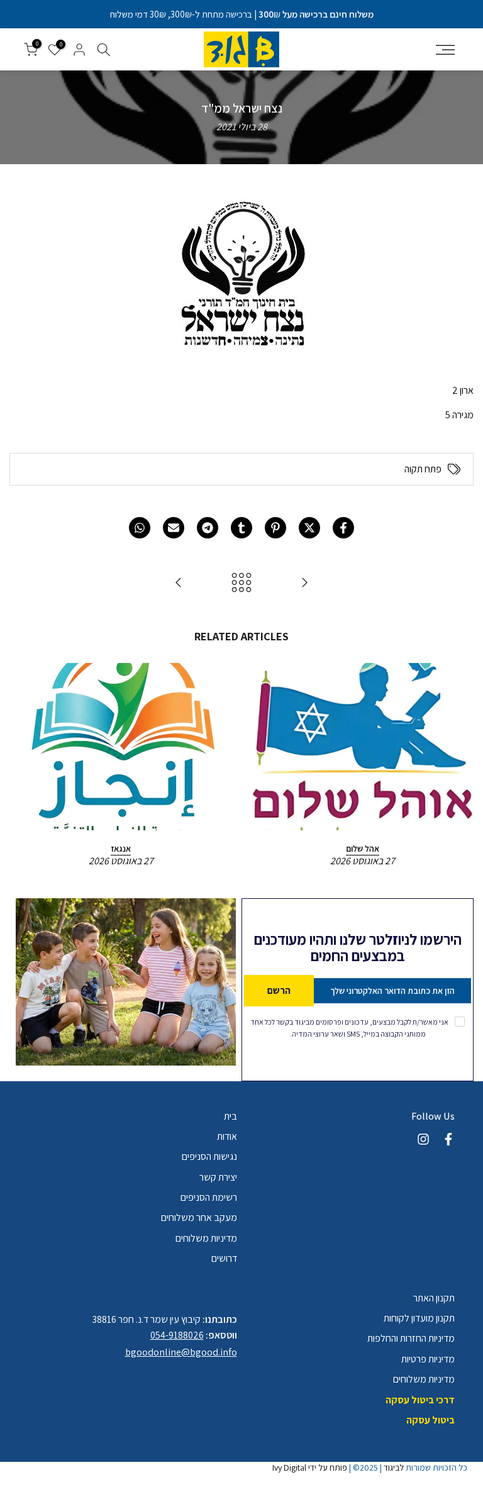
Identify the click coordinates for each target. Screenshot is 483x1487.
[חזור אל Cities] (241, 583)
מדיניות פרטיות (428, 1359)
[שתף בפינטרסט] (275, 527)
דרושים (224, 1258)
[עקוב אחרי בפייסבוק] (448, 1139)
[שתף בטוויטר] (309, 527)
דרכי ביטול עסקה (420, 1399)
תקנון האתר (434, 1298)
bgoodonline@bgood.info (181, 1352)
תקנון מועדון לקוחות (419, 1318)
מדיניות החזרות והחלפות (411, 1338)
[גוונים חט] (178, 583)
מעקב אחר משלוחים (199, 1217)
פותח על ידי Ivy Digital (309, 1467)
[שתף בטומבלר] (241, 527)
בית (230, 1116)
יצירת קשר (218, 1177)
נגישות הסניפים (209, 1156)
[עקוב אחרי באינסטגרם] (423, 1139)
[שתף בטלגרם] (207, 527)
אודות (227, 1136)
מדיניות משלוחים (206, 1238)
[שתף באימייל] (173, 527)
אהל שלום (362, 848)
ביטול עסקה (430, 1420)
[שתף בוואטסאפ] (139, 527)
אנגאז (121, 848)
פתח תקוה (422, 469)
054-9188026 (177, 1335)
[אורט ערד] (304, 583)
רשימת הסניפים (208, 1197)
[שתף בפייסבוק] (343, 527)
